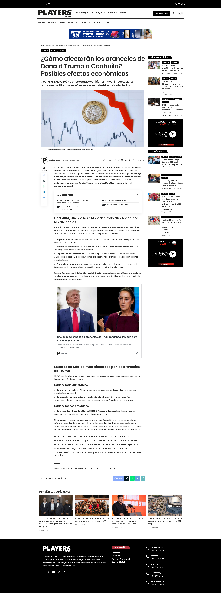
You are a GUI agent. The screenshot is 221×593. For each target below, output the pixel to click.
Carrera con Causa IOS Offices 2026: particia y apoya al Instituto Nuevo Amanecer (172, 85)
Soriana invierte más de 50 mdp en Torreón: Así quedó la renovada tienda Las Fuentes (97, 440)
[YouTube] (178, 3)
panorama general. (63, 186)
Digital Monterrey (167, 92)
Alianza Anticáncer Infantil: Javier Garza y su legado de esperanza (172, 68)
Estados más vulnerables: (116, 200)
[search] (174, 13)
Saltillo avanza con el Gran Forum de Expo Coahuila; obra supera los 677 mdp (165, 521)
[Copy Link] (132, 160)
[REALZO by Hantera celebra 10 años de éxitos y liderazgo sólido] (154, 178)
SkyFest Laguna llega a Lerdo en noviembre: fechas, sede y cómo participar (92, 448)
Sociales (165, 102)
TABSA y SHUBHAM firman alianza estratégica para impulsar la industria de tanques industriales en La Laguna (55, 522)
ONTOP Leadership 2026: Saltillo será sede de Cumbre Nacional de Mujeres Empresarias (97, 444)
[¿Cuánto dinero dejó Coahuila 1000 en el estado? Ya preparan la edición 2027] (154, 160)
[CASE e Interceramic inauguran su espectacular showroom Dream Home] (154, 102)
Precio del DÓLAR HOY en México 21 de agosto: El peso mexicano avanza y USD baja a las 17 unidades (97, 454)
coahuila (103, 468)
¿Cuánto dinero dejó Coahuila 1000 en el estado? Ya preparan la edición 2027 (171, 163)
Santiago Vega (54, 160)
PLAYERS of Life (166, 115)
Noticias (173, 78)
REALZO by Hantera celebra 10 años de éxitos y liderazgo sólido (172, 183)
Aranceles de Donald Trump (87, 468)
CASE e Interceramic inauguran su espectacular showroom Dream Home (172, 108)
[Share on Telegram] (129, 160)
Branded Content (167, 99)
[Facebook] (173, 3)
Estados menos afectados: (116, 204)
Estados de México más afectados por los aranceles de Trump (76, 208)
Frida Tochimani (166, 209)
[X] (175, 3)
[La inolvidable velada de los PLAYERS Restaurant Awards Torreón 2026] (92, 505)
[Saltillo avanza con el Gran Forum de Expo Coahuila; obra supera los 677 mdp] (165, 505)
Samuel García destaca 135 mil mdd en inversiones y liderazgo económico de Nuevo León (128, 521)
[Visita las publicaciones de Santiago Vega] (44, 160)
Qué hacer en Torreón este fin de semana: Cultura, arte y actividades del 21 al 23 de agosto (171, 202)
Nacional (45, 50)
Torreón (62, 50)
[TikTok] (184, 3)
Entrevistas (166, 62)
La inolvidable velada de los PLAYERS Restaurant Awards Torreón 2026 (92, 519)
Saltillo (53, 50)
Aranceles (70, 468)
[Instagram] (181, 3)
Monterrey (174, 62)
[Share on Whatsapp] (122, 160)
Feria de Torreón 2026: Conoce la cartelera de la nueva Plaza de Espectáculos (93, 436)
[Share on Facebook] (115, 160)
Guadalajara (178, 99)
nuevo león (112, 468)
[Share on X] (118, 160)
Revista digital (162, 13)
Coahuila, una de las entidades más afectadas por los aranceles (73, 201)
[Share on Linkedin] (125, 160)
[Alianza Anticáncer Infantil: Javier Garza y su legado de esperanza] (154, 65)
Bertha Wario (166, 73)
